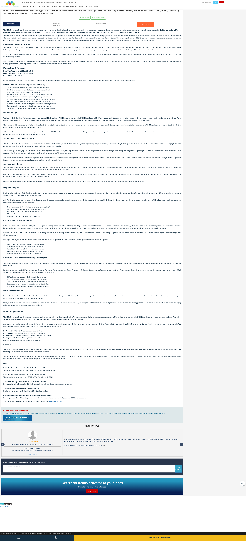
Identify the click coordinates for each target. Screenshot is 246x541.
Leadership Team (38, 2)
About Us (29, 2)
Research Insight (54, 6)
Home (23, 2)
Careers (65, 2)
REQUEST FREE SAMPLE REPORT (159, 538)
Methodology (101, 24)
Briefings (59, 2)
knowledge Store (29, 6)
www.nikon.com (32, 454)
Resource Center (70, 6)
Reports (41, 6)
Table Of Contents (56, 25)
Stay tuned (92, 491)
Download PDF (145, 24)
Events (81, 6)
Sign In (221, 2)
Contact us (72, 2)
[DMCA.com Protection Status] (6, 505)
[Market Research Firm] (10, 4)
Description (11, 24)
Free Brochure (85, 17)
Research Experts (49, 2)
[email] (242, 483)
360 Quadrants (92, 6)
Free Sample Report (99, 17)
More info (69, 533)
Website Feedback (5, 506)
